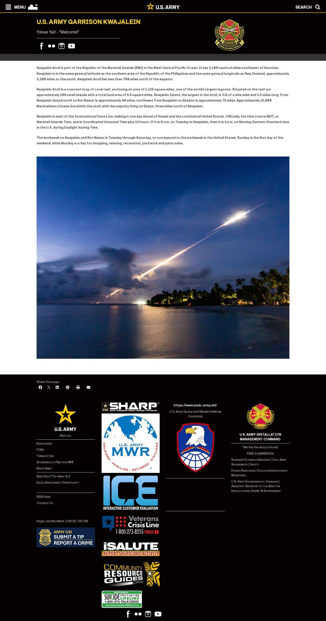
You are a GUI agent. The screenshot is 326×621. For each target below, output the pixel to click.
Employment (45, 443)
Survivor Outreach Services (250, 460)
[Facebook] (42, 46)
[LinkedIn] (57, 388)
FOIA (40, 450)
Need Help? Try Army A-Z (53, 476)
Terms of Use (45, 456)
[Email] (88, 388)
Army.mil (66, 435)
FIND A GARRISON (260, 453)
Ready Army (44, 468)
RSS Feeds (44, 497)
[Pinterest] (67, 388)
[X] (49, 388)
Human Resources (243, 470)
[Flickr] (52, 46)
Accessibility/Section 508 (55, 462)
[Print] (78, 388)
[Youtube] (72, 46)
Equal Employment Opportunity (58, 482)
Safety (254, 464)
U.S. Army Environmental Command (254, 481)
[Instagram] (62, 46)
